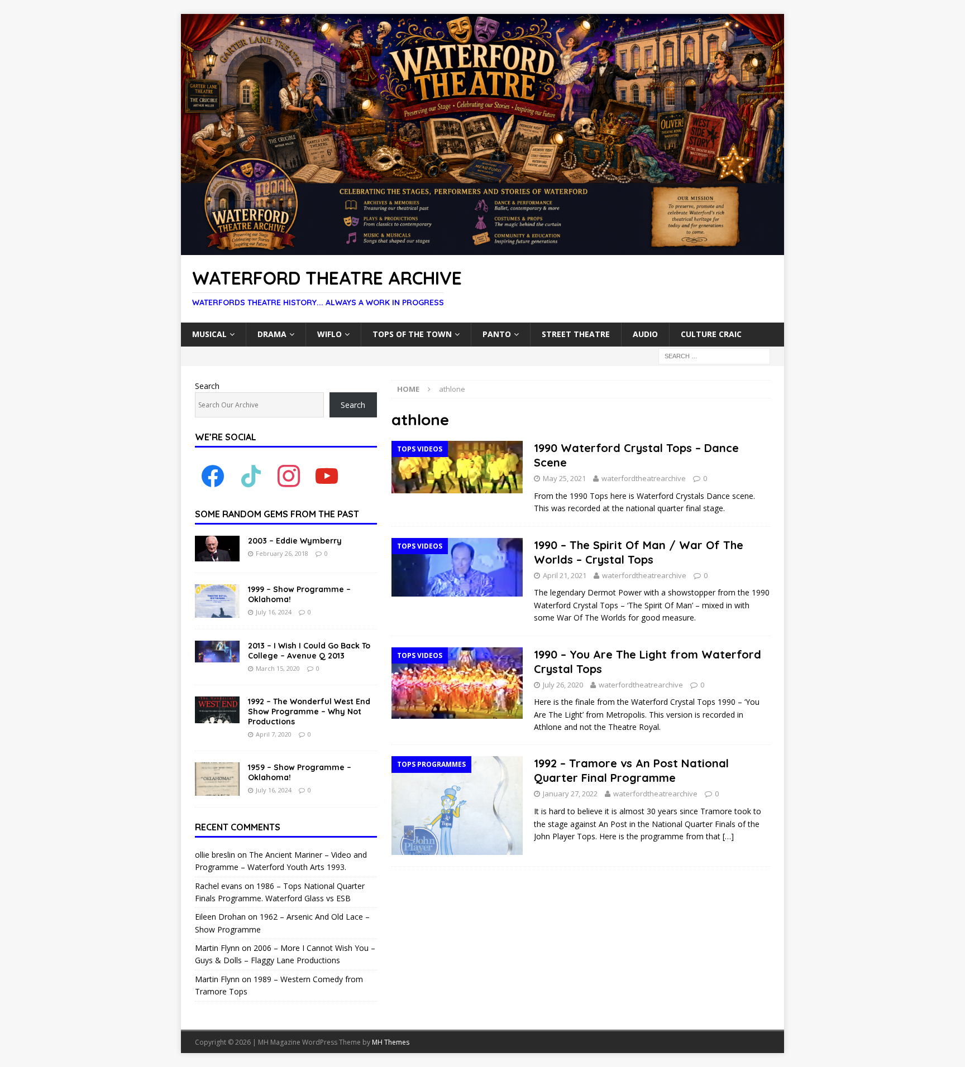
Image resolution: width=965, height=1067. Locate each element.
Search (207, 386)
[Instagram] (288, 475)
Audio (645, 334)
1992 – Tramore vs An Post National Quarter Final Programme (631, 770)
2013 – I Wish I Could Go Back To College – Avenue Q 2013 (309, 651)
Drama (271, 334)
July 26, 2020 (563, 685)
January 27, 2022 (570, 794)
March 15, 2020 (278, 668)
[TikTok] (250, 475)
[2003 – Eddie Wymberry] (217, 548)
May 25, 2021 (564, 478)
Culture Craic (711, 334)
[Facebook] (212, 475)
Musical (209, 334)
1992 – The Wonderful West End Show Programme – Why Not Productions (309, 711)
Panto (496, 334)
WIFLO (329, 334)
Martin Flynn (217, 948)
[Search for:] (714, 355)
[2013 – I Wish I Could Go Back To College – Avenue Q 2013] (217, 651)
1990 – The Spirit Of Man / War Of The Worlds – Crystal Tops (638, 552)
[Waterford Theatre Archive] (482, 248)
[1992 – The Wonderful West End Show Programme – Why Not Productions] (217, 709)
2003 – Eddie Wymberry (295, 541)
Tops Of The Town (412, 334)
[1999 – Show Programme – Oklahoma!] (217, 601)
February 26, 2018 (282, 553)
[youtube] (326, 475)
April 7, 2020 (274, 734)
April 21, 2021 (564, 575)
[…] (728, 836)
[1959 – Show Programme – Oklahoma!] (217, 779)
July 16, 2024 (274, 612)
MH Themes (390, 1042)
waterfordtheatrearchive (643, 478)
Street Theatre (576, 334)
